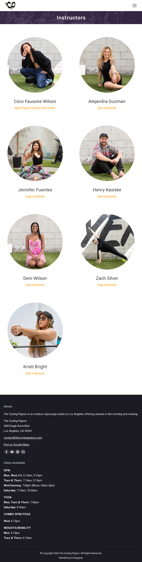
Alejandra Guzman (107, 101)
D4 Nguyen (77, 557)
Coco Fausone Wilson (35, 101)
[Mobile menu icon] (134, 5)
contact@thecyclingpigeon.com (23, 437)
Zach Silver (107, 278)
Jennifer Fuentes (35, 189)
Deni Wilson (35, 278)
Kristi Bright (35, 366)
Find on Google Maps (16, 444)
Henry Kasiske (107, 189)
